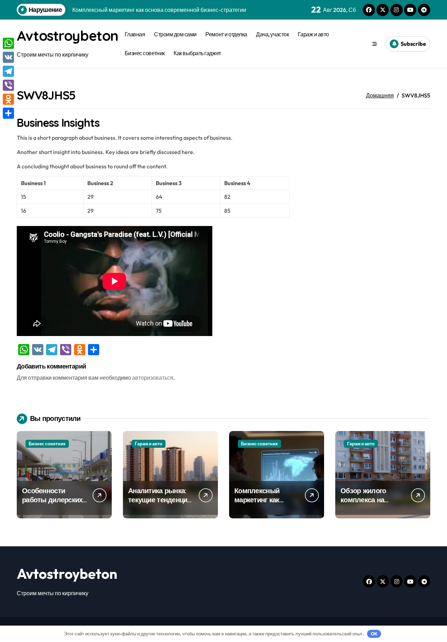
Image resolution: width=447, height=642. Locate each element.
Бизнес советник (145, 53)
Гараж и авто (313, 34)
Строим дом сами (175, 34)
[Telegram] (8, 71)
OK (374, 633)
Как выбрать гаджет (197, 53)
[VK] (8, 57)
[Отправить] (8, 113)
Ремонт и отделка (226, 34)
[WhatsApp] (8, 43)
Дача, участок (272, 34)
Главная (135, 34)
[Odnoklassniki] (8, 99)
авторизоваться (152, 377)
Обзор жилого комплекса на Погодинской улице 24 (372, 504)
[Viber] (8, 85)
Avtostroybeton (67, 35)
